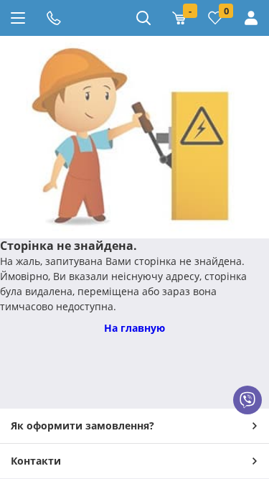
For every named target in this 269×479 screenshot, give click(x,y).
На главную (134, 328)
